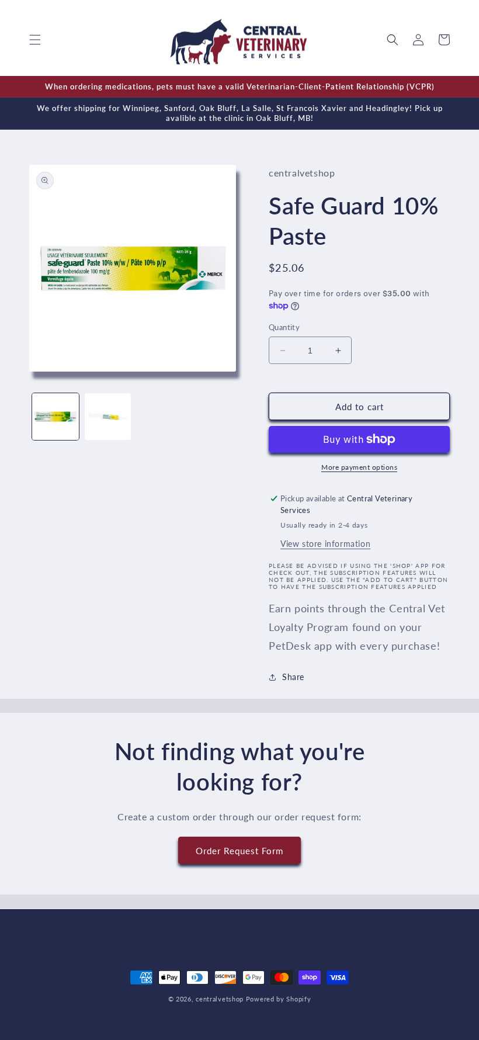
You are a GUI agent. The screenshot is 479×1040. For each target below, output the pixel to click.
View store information (325, 544)
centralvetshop (220, 999)
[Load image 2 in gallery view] (108, 416)
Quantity (284, 327)
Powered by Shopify (278, 999)
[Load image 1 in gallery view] (55, 416)
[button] (35, 40)
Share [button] (293, 677)
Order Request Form (239, 850)
